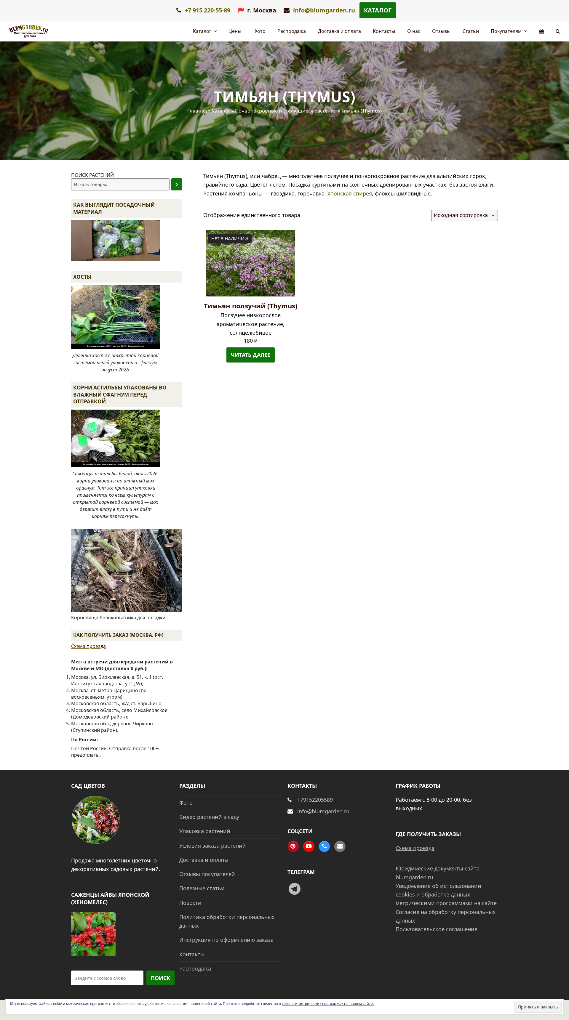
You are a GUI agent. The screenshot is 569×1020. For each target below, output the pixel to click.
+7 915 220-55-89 (206, 10)
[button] (558, 31)
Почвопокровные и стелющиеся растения (286, 110)
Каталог (377, 10)
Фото (186, 802)
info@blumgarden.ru (324, 10)
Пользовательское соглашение (436, 929)
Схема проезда (88, 646)
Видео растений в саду (209, 816)
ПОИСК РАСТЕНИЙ (92, 175)
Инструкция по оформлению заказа (226, 939)
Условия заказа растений (212, 845)
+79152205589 (315, 799)
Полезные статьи (202, 888)
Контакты (191, 954)
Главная (197, 110)
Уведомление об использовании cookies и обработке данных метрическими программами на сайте (446, 894)
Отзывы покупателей (207, 874)
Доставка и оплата (203, 859)
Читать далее (250, 354)
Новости (190, 902)
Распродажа (195, 968)
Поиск (160, 977)
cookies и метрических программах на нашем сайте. (328, 1003)
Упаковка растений (204, 831)
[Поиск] (176, 184)
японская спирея (349, 193)
